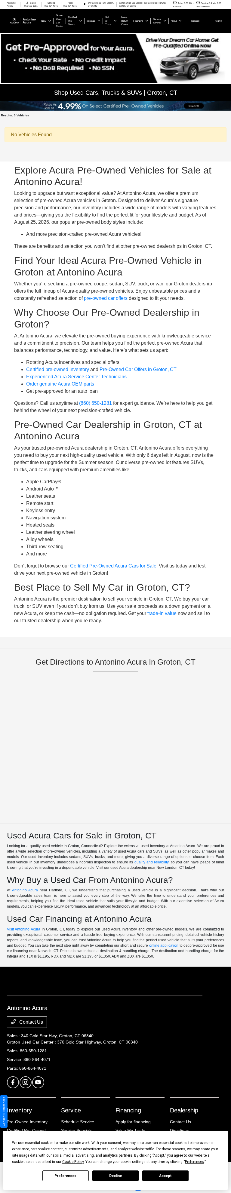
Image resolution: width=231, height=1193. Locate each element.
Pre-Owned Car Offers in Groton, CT (138, 369)
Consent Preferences (3, 1111)
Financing (128, 1110)
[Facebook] (13, 1082)
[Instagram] (26, 1082)
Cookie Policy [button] (73, 1162)
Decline (115, 1176)
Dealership (184, 1110)
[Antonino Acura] (23, 20)
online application (163, 945)
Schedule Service (77, 1121)
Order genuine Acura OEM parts (60, 383)
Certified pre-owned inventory (57, 369)
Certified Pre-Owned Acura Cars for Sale (113, 565)
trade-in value (162, 613)
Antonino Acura (25, 890)
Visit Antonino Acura (23, 929)
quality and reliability (151, 862)
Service (71, 1110)
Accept (165, 1176)
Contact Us (30, 1022)
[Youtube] (38, 1082)
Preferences (65, 1176)
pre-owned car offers (106, 298)
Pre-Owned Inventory (27, 1121)
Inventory (19, 1110)
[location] (84, 4)
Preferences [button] (194, 1162)
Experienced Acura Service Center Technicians (76, 376)
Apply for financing (133, 1121)
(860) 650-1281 (95, 403)
